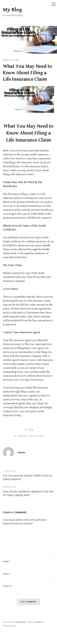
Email (7, 574)
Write (38, 622)
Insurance (22, 435)
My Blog (12, 10)
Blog (30, 429)
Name (6, 561)
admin (21, 452)
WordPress (20, 622)
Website (7, 586)
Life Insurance (36, 435)
